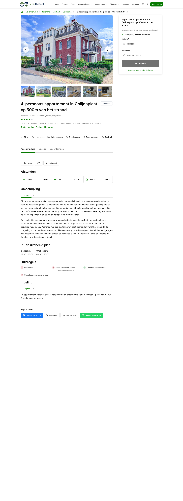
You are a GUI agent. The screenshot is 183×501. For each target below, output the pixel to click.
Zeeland (56, 12)
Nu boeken (140, 63)
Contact (125, 4)
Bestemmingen (84, 4)
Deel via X (53, 315)
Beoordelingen (57, 149)
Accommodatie (28, 149)
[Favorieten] (143, 4)
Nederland (45, 12)
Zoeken (65, 4)
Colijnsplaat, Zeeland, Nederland (38, 127)
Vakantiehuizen (32, 12)
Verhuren (135, 4)
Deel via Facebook (33, 315)
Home (56, 4)
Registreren (157, 4)
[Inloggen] (147, 4)
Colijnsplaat (67, 12)
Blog (73, 4)
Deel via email (71, 315)
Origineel (27, 195)
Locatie (42, 149)
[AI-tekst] (33, 195)
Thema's (113, 4)
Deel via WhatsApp (93, 315)
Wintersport (100, 4)
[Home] (22, 12)
